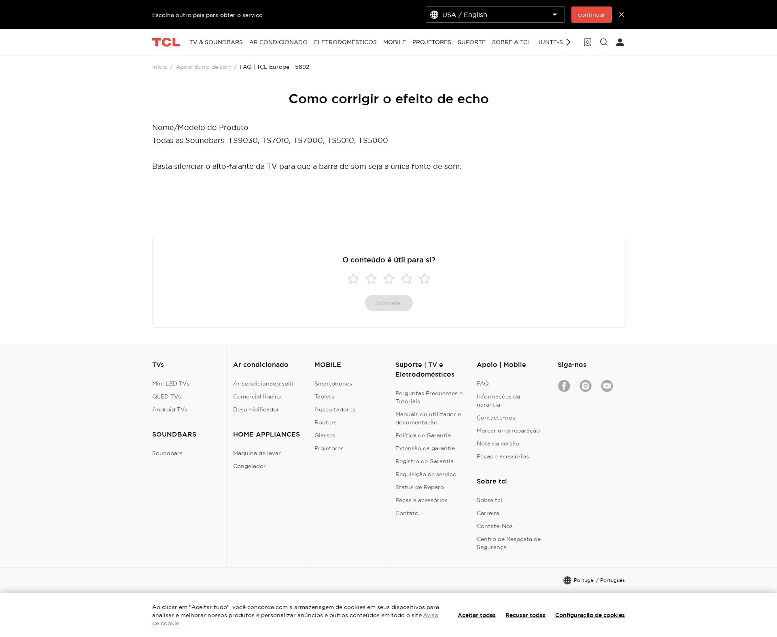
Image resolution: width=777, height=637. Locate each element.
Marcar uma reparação (508, 430)
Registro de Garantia (424, 461)
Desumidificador (256, 409)
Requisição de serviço (425, 474)
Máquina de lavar (257, 453)
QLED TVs (166, 396)
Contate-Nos (495, 526)
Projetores (329, 448)
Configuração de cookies (590, 615)
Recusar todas (525, 615)
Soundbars (167, 453)
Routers (325, 422)
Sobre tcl (489, 500)
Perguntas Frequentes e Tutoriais (429, 397)
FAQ (483, 383)
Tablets (324, 396)
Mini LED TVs (170, 383)
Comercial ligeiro (257, 396)
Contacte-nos (496, 417)
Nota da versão (498, 443)
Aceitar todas (477, 615)
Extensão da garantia (425, 448)
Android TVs (169, 409)
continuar (591, 14)
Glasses (324, 435)
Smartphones (333, 383)
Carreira (488, 513)
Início (160, 66)
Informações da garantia (498, 400)
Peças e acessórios (421, 500)
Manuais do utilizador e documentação (428, 418)
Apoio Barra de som (203, 66)
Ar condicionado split (263, 383)
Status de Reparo (419, 487)
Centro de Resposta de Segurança (509, 543)
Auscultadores (334, 409)
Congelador (249, 466)
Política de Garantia (423, 435)
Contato (406, 513)
